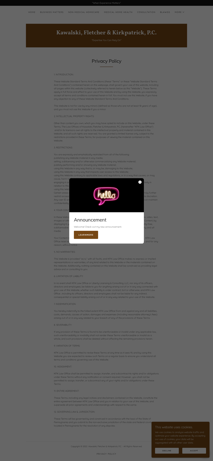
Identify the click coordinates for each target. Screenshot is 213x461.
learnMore (86, 235)
